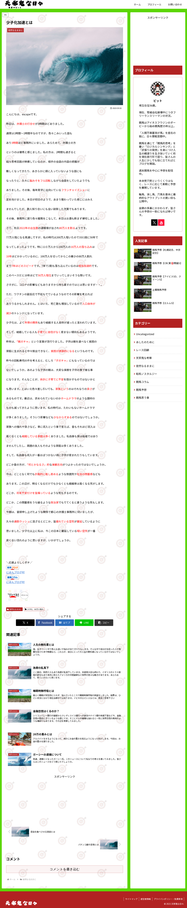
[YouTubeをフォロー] (161, 222)
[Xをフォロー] (154, 222)
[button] (104, 622)
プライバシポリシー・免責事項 (168, 898)
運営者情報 (146, 898)
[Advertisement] (64, 799)
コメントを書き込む (65, 869)
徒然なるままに (15, 609)
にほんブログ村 (15, 572)
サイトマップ (131, 898)
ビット (157, 101)
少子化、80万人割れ (35, 609)
